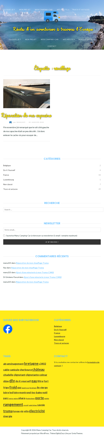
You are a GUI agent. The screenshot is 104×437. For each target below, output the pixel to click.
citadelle (8, 374)
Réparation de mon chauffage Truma (32, 263)
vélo (26, 411)
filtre (40, 381)
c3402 (42, 363)
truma (8, 411)
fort (46, 381)
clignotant (19, 374)
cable (6, 369)
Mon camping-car (44, 9)
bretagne (31, 363)
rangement (13, 404)
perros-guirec (13, 398)
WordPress (44, 433)
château (38, 369)
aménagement (15, 363)
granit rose (25, 388)
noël (44, 392)
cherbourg (26, 369)
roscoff (25, 405)
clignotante (32, 374)
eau (34, 381)
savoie (41, 404)
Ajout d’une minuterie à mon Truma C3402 (35, 272)
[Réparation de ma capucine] (26, 93)
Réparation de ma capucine (25, 115)
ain (4, 363)
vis (21, 411)
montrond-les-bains (30, 392)
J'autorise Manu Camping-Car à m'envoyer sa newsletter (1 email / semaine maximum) (41, 235)
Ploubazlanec (30, 398)
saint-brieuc (33, 405)
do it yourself (23, 381)
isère (6, 392)
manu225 (19, 122)
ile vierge (42, 387)
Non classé (7, 184)
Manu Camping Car (43, 430)
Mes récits (62, 9)
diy (12, 380)
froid (13, 387)
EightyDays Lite (62, 433)
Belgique (7, 165)
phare (21, 398)
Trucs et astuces (81, 9)
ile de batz (33, 388)
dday (6, 381)
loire (16, 392)
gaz (19, 387)
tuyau (16, 411)
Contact (9, 15)
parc (5, 398)
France (6, 175)
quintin (46, 398)
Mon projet (24, 9)
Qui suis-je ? (9, 9)
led (11, 392)
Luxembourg (8, 179)
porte (39, 398)
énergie (7, 416)
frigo (6, 387)
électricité (37, 411)
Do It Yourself (9, 170)
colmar (43, 374)
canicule (14, 369)
